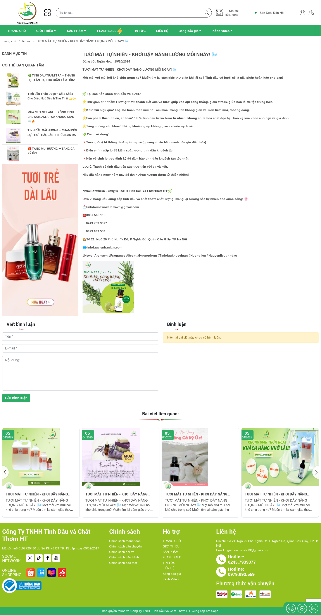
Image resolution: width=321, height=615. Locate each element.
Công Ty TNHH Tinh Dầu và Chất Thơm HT (160, 611)
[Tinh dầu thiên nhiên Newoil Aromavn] (27, 13)
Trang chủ (9, 41)
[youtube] (56, 558)
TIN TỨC (169, 563)
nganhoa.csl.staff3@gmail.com (247, 550)
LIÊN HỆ (168, 568)
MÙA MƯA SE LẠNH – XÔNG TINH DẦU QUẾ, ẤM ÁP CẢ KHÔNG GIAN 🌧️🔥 (51, 116)
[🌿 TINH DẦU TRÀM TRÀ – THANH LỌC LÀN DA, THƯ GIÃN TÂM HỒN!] (13, 80)
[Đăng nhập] (302, 12)
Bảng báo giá (172, 573)
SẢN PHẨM (170, 552)
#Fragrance (116, 255)
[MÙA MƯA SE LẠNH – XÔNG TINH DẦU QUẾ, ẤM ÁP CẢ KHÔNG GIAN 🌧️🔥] (13, 117)
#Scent (130, 255)
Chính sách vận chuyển (125, 546)
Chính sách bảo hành (124, 557)
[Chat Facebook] (302, 608)
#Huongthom (146, 255)
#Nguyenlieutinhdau (221, 255)
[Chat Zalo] (313, 608)
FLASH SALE (172, 557)
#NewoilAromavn (95, 255)
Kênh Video (171, 579)
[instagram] (30, 558)
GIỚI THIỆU (171, 546)
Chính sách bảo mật (123, 563)
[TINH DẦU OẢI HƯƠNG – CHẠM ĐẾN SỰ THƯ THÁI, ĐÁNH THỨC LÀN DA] (13, 135)
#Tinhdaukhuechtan (172, 255)
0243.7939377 (242, 562)
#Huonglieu (197, 255)
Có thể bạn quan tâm (23, 65)
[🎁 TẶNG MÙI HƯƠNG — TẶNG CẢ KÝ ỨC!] (13, 153)
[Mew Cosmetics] (40, 240)
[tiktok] (39, 558)
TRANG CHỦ (172, 541)
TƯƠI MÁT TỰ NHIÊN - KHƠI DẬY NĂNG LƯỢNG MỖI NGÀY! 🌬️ (37, 494)
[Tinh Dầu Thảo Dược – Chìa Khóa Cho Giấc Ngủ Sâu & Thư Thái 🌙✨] (13, 99)
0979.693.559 (241, 574)
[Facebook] (47, 558)
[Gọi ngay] (291, 608)
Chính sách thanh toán (125, 541)
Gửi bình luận (16, 398)
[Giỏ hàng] (313, 12)
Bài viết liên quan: (160, 413)
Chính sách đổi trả (122, 552)
